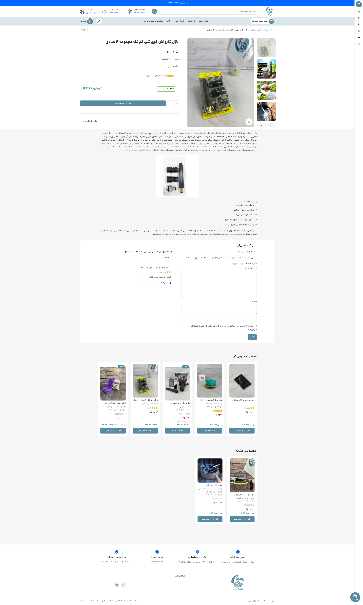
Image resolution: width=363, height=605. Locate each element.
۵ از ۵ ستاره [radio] (233, 264)
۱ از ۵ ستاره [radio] (242, 264)
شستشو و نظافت (182, 409)
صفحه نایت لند (190, 234)
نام (254, 301)
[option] (266, 47)
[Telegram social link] (117, 585)
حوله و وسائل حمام (214, 406)
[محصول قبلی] (87, 29)
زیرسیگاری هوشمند (213, 485)
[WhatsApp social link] (123, 585)
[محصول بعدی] (81, 29)
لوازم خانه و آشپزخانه (213, 404)
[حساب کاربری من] (98, 21)
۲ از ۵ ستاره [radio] (239, 264)
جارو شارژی (185, 407)
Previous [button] (271, 125)
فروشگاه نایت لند (142, 150)
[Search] (154, 11)
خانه (272, 30)
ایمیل (253, 314)
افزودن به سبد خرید (123, 103)
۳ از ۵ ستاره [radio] (237, 264)
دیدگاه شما (251, 268)
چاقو (252, 404)
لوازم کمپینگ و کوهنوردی (211, 489)
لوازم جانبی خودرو (258, 30)
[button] (242, 431)
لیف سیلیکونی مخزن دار (211, 400)
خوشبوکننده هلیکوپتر (244, 494)
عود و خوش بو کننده (245, 498)
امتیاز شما (251, 263)
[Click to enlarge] (249, 121)
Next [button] (261, 125)
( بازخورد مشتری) (154, 75)
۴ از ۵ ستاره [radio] (235, 264)
